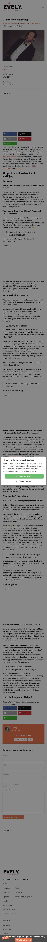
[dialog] (23, 471)
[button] (23, 938)
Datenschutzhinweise (28, 471)
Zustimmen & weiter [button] (24, 476)
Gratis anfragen (23, 940)
